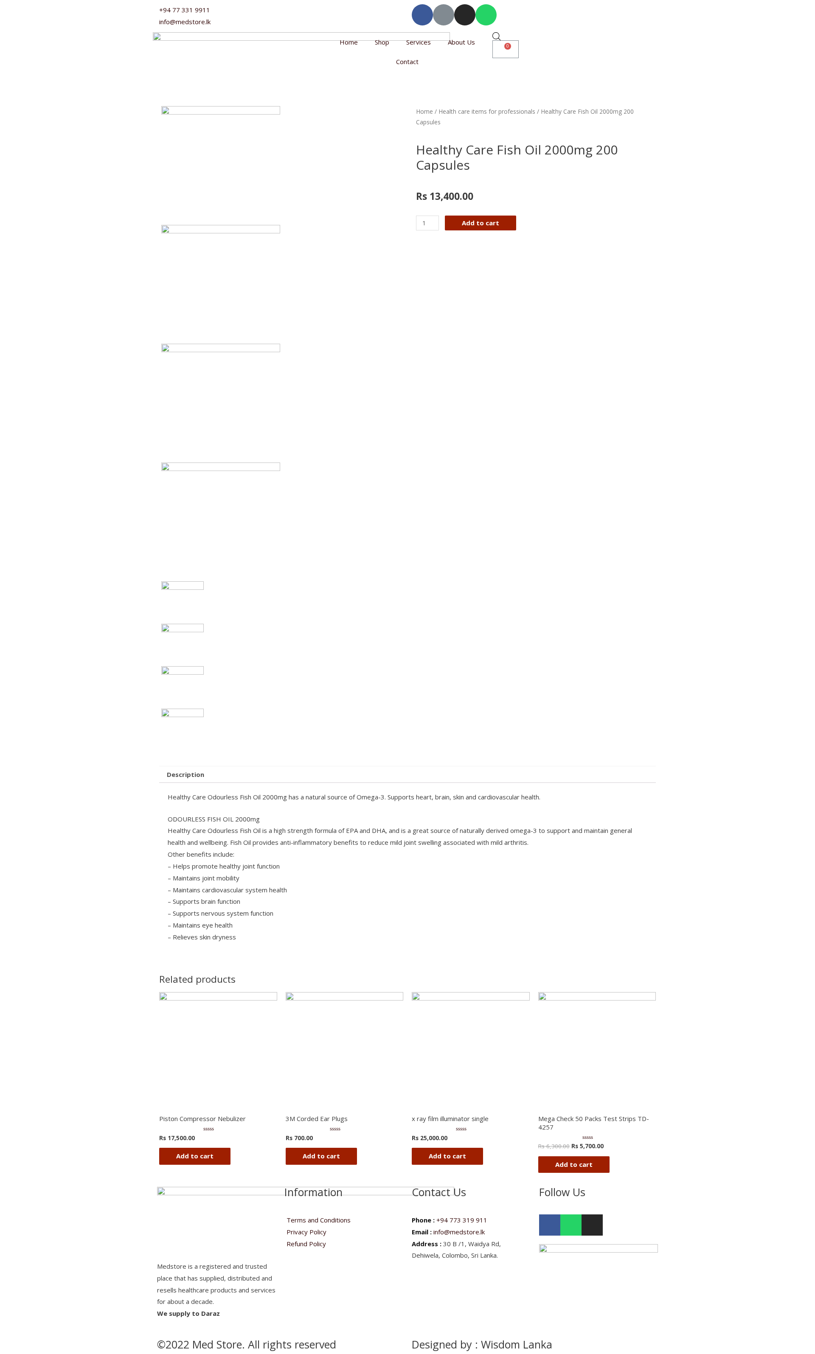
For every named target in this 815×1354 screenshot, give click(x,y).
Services (418, 42)
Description (185, 774)
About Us (461, 42)
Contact (407, 61)
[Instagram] (464, 14)
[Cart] (505, 49)
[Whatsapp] (486, 14)
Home (349, 42)
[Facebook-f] (422, 14)
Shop (382, 42)
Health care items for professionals (486, 111)
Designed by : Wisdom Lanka (482, 1344)
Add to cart (480, 223)
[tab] (185, 774)
